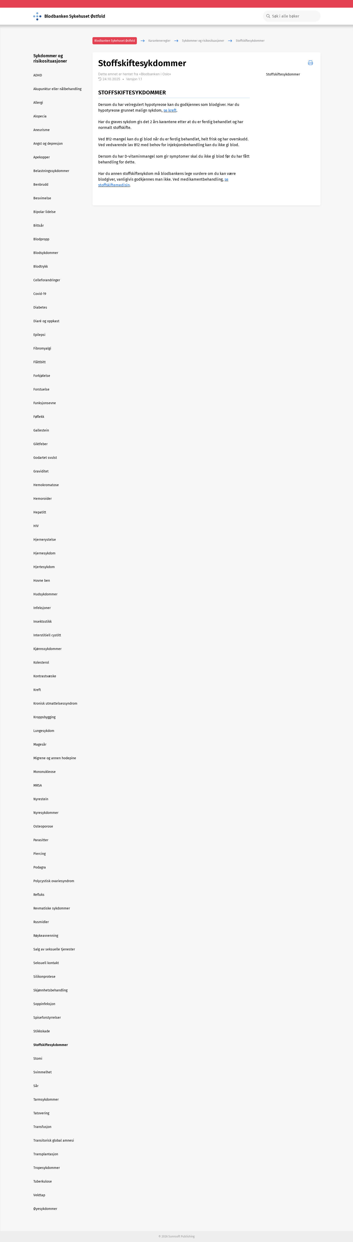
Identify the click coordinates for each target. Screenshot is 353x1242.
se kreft (170, 110)
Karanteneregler (159, 40)
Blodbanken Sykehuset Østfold (114, 40)
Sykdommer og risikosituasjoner (203, 40)
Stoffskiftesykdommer (250, 40)
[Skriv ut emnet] (310, 63)
